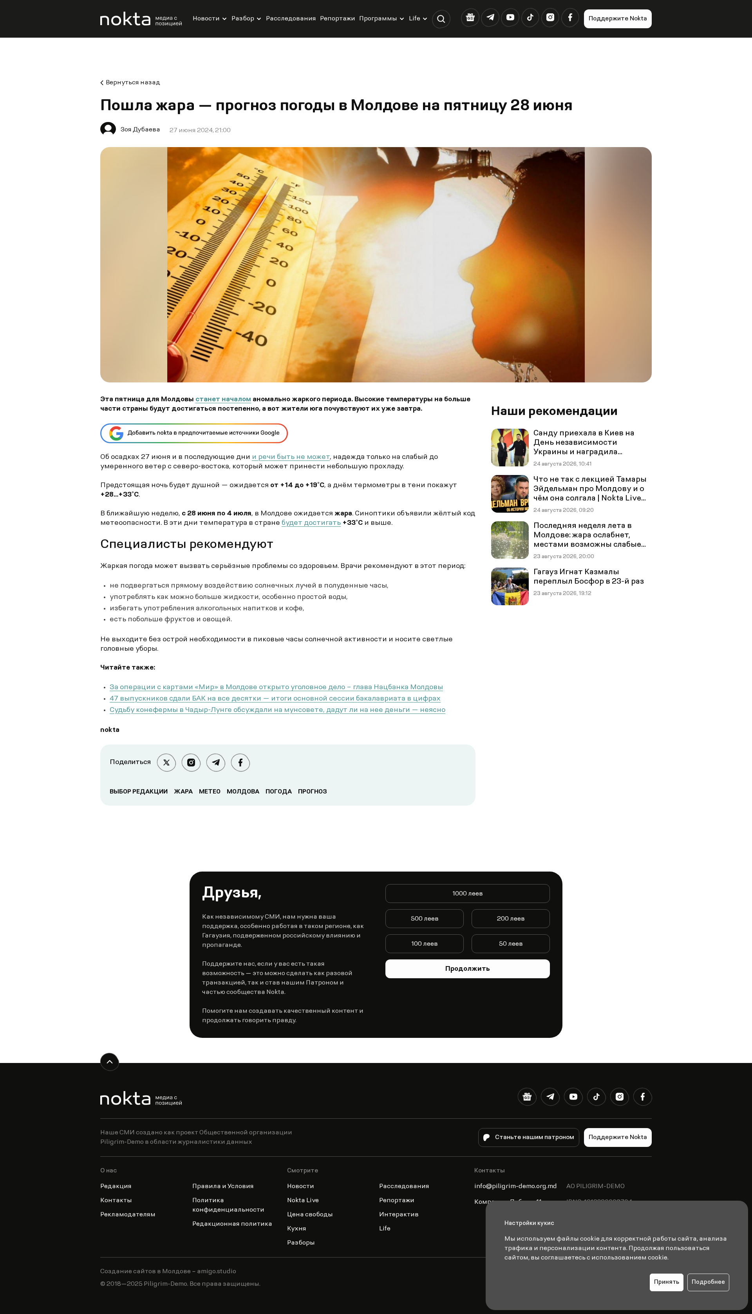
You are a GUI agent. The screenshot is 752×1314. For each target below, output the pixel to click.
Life (414, 19)
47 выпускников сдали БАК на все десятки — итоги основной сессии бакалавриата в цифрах (275, 698)
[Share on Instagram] (191, 763)
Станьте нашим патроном (534, 1137)
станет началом (223, 399)
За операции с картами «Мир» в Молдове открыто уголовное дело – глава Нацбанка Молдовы (276, 687)
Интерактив (399, 1215)
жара (183, 792)
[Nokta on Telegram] (490, 17)
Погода (279, 792)
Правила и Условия (223, 1186)
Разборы (301, 1243)
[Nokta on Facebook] (570, 17)
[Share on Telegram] (215, 763)
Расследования (291, 19)
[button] (441, 19)
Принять (666, 1282)
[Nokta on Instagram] (550, 17)
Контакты (116, 1201)
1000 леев (467, 894)
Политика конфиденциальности (228, 1205)
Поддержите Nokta (618, 19)
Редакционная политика (232, 1224)
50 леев (511, 944)
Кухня (296, 1229)
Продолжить (467, 969)
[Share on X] (166, 763)
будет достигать (311, 523)
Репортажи (337, 19)
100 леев (424, 944)
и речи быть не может (291, 457)
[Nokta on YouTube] (510, 17)
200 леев (511, 919)
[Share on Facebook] (240, 763)
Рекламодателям (127, 1215)
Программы (378, 19)
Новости (206, 19)
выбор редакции (139, 792)
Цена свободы (310, 1215)
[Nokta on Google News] (470, 17)
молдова (243, 792)
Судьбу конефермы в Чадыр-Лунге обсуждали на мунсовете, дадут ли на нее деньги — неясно (277, 710)
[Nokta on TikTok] (530, 17)
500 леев (425, 919)
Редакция (116, 1186)
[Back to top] (109, 1062)
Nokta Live (303, 1201)
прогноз (312, 792)
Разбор (242, 19)
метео (210, 792)
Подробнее (708, 1282)
